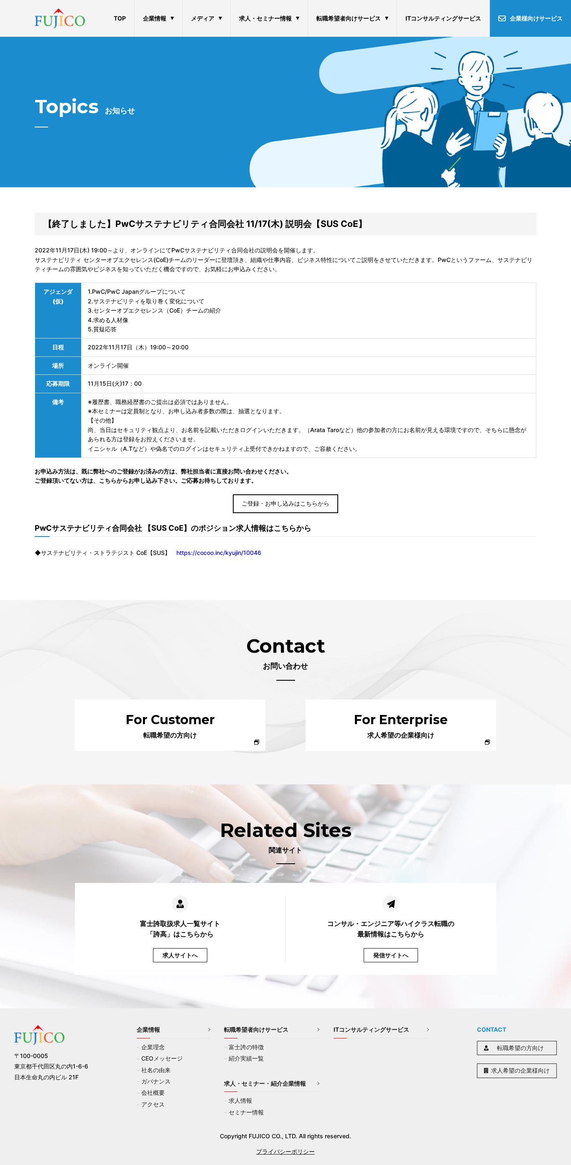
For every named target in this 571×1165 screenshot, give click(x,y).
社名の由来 (156, 1069)
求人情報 (240, 1100)
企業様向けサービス (536, 18)
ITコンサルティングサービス (443, 18)
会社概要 (153, 1092)
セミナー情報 (246, 1112)
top (120, 18)
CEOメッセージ (162, 1058)
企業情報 (154, 18)
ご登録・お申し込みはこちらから (285, 503)
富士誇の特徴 (246, 1047)
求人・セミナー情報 (265, 18)
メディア (202, 18)
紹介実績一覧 (246, 1058)
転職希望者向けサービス (348, 18)
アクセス (153, 1104)
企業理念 (153, 1047)
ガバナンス (156, 1081)
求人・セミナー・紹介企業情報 (265, 1083)
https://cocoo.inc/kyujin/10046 (218, 552)
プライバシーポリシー (285, 1151)
